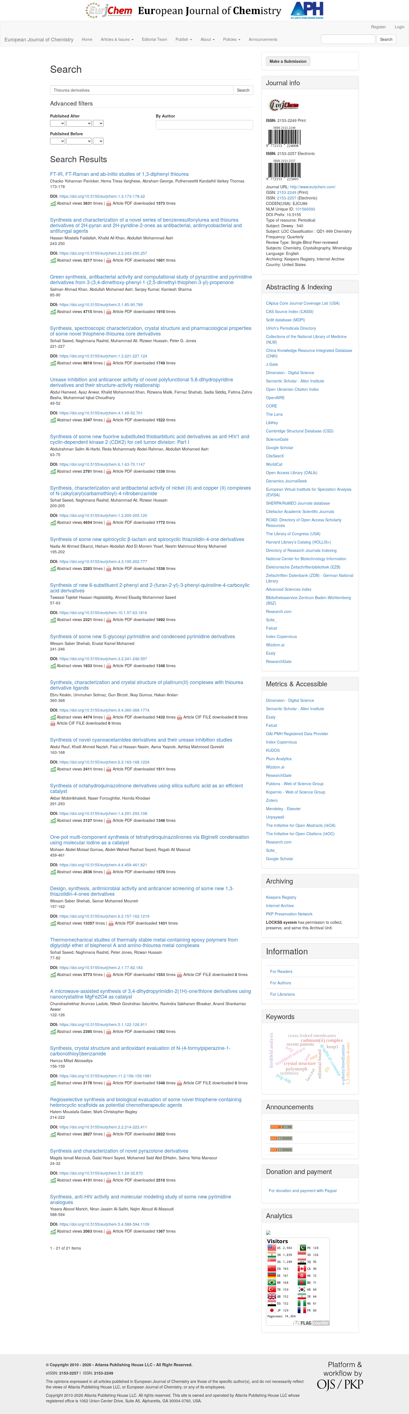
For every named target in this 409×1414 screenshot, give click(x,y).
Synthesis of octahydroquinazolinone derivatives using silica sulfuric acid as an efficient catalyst (146, 788)
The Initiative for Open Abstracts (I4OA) (301, 825)
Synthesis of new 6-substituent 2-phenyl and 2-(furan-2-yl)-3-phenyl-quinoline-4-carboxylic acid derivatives (150, 587)
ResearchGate (279, 661)
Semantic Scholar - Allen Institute (295, 381)
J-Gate (272, 364)
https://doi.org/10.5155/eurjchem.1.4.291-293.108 (103, 813)
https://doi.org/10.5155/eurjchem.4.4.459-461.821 (103, 864)
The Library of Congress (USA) (293, 533)
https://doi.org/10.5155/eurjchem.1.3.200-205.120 (103, 515)
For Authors (280, 982)
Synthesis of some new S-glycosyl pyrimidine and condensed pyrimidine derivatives (142, 636)
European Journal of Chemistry (38, 39)
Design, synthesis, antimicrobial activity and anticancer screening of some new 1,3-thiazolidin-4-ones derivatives (142, 890)
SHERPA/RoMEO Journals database (298, 503)
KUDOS (273, 750)
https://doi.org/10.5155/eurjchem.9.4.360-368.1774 (104, 710)
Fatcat (271, 628)
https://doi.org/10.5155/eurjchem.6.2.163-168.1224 (104, 762)
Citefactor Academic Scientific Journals (300, 511)
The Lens (274, 414)
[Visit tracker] (268, 1232)
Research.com (279, 611)
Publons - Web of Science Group (295, 783)
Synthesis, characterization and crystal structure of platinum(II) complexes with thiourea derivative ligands (146, 684)
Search (386, 39)
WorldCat (274, 464)
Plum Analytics (279, 758)
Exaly (270, 653)
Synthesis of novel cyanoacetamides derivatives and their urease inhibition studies (141, 739)
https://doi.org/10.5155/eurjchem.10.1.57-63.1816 (103, 612)
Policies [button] (230, 39)
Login (400, 26)
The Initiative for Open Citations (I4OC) (300, 833)
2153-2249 (286, 192)
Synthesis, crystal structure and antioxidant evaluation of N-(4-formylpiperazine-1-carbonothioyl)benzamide (140, 1050)
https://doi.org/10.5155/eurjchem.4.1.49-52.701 (101, 413)
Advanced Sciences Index (288, 589)
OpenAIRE (275, 397)
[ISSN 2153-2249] (283, 136)
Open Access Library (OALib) (291, 472)
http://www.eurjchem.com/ (313, 186)
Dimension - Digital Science (290, 372)
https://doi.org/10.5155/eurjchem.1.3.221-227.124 (103, 356)
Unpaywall (275, 817)
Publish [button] (182, 39)
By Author (165, 116)
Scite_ (271, 619)
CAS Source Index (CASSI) (290, 311)
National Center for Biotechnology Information (306, 558)
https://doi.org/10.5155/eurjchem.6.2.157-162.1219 (104, 916)
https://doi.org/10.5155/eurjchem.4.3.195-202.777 (103, 561)
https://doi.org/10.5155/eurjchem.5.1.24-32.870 (101, 1173)
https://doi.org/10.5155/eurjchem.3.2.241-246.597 (103, 658)
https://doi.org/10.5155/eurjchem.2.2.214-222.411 (103, 1127)
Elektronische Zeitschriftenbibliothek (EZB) (303, 567)
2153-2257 (286, 198)
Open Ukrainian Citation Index (292, 389)
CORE (271, 406)
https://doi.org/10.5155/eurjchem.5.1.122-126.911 (103, 1024)
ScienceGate (277, 439)
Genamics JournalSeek (286, 481)
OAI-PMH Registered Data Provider (297, 733)
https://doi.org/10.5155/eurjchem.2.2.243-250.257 (103, 253)
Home (87, 39)
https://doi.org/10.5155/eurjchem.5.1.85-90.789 (101, 304)
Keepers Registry (281, 897)
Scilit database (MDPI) (285, 319)
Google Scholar (279, 447)
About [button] (206, 39)
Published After (65, 116)
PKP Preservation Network (289, 914)
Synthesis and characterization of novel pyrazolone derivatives (119, 1150)
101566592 (305, 209)
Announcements (263, 39)
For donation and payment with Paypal (303, 1190)
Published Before (66, 133)
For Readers (281, 971)
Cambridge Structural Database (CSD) (300, 431)
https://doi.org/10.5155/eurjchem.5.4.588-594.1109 (104, 1224)
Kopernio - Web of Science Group (295, 792)
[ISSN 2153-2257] (283, 169)
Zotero (272, 800)
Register (378, 26)
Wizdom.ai (275, 644)
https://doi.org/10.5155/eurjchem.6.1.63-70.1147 (102, 464)
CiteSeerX (275, 456)
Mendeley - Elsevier (283, 808)
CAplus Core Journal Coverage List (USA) (303, 303)
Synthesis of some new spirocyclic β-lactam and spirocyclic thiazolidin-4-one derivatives (147, 538)
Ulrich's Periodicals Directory (291, 328)
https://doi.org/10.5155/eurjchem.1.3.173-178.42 (102, 196)
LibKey (272, 422)
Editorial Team (154, 39)
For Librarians (282, 994)
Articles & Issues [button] (116, 39)
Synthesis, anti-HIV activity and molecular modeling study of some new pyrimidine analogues (140, 1199)
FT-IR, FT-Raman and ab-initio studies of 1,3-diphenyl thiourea (119, 173)
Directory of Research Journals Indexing (301, 550)
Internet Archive (280, 905)
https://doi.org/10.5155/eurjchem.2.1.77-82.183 (101, 967)
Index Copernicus (281, 636)
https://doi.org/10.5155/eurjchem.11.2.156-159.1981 (106, 1075)
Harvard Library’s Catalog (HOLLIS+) (298, 542)
